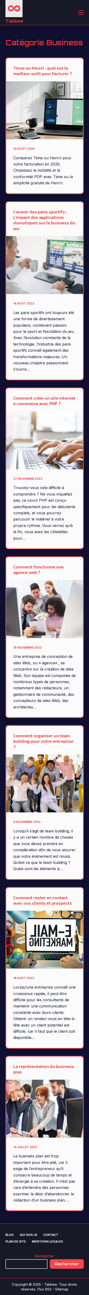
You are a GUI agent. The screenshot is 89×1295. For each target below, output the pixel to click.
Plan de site (15, 1241)
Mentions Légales (47, 1241)
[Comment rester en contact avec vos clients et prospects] (44, 940)
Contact (50, 1235)
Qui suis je (28, 1235)
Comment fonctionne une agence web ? (38, 569)
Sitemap (61, 1289)
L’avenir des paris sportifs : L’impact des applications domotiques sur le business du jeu (44, 220)
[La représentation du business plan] (44, 1109)
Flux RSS (44, 1289)
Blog (9, 1235)
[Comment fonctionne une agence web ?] (44, 609)
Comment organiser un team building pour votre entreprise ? (43, 741)
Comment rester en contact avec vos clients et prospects (42, 900)
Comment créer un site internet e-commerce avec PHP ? (44, 400)
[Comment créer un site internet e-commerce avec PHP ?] (44, 440)
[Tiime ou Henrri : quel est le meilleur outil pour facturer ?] (44, 110)
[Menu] (81, 12)
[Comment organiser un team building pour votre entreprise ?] (44, 783)
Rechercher (44, 1256)
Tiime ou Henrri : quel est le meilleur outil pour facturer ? (42, 70)
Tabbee (14, 21)
